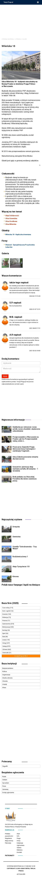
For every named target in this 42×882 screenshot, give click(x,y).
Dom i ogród (6, 611)
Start (18, 834)
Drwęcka (16, 527)
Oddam (4, 780)
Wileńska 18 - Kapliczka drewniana (18, 234)
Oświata (5, 681)
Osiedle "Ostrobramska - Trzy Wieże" (25, 548)
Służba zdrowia (7, 678)
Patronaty (8, 843)
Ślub (3, 636)
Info (18, 836)
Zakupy (4, 646)
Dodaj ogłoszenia (8, 792)
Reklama (19, 850)
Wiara (4, 687)
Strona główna (8, 39)
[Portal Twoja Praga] (10, 817)
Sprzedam (5, 783)
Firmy (18, 840)
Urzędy (4, 684)
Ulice (25, 39)
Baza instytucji (9, 663)
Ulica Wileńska (10, 224)
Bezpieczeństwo (7, 668)
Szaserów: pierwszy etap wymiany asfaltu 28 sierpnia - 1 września (25, 469)
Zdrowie (5, 649)
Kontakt (19, 852)
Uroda (4, 640)
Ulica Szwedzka (11, 218)
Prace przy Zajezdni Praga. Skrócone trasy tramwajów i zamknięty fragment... (24, 449)
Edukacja (5, 617)
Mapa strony (9, 840)
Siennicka (16, 537)
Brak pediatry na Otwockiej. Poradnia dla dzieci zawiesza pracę (25, 479)
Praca (4, 786)
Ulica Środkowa (11, 221)
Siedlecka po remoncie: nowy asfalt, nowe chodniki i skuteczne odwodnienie (26, 429)
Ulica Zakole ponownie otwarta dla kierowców (25, 458)
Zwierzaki (5, 652)
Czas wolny (6, 608)
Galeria (19, 847)
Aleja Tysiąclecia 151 (21, 566)
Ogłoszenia (20, 845)
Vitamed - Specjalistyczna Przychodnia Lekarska (20, 246)
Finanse (5, 620)
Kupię (4, 776)
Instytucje (20, 843)
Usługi (4, 643)
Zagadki (5, 766)
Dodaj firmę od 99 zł (21, 656)
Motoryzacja (6, 627)
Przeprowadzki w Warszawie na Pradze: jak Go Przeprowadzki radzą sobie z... (26, 439)
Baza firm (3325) (10, 603)
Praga (18, 39)
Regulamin (8, 838)
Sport (4, 633)
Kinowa (16, 576)
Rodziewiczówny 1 (20, 557)
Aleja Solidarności (12, 215)
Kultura (4, 671)
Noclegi (4, 630)
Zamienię (5, 789)
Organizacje (6, 674)
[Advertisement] (21, 20)
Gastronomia (6, 624)
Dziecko (5, 614)
